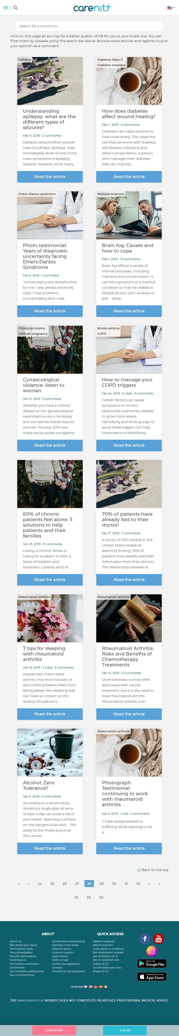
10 (76, 897)
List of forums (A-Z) (105, 956)
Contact (57, 967)
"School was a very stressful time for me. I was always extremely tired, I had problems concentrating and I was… (50, 290)
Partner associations (23, 956)
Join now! (54, 1030)
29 (102, 883)
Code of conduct (63, 952)
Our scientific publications (27, 971)
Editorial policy (62, 948)
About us (16, 941)
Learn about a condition (108, 948)
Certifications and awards (68, 941)
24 (40, 883)
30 (114, 883)
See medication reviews (108, 952)
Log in (125, 1030)
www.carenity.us (30, 1000)
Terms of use (60, 960)
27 (77, 883)
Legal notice (60, 956)
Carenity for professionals (68, 971)
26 (64, 883)
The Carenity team (21, 948)
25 (52, 883)
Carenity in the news (65, 945)
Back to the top (155, 870)
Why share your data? (23, 945)
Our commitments (22, 975)
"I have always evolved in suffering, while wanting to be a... (127, 826)
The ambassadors (21, 952)
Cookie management (66, 963)
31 (126, 883)
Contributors (18, 960)
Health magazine (104, 941)
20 (88, 897)
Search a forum (103, 945)
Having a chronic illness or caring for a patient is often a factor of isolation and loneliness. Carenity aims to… (47, 559)
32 (138, 883)
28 (89, 883)
